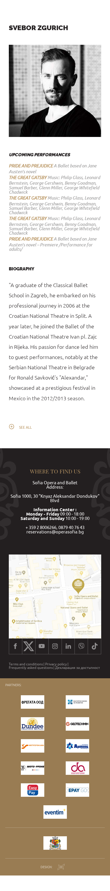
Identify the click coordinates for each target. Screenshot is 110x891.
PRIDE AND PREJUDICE (31, 165)
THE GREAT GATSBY (28, 177)
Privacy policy (56, 664)
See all (25, 427)
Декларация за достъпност (77, 667)
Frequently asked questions (31, 667)
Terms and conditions (26, 664)
